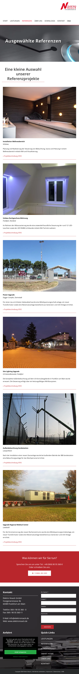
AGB (63, 671)
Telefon (43, 606)
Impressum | (50, 671)
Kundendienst (48, 648)
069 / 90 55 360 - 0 (18, 609)
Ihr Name (44, 592)
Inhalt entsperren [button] (20, 652)
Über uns (45, 658)
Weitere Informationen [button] (20, 657)
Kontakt (45, 663)
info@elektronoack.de (19, 618)
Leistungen (47, 638)
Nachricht (44, 614)
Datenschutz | (58, 671)
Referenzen (47, 643)
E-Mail (43, 599)
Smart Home (47, 653)
